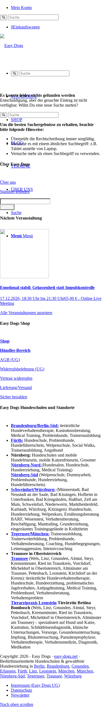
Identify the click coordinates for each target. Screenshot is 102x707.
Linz (33, 671)
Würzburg (73, 676)
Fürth (22, 671)
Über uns (8, 182)
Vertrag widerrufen (16, 378)
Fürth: (17, 440)
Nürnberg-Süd (12, 676)
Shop (5, 341)
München (66, 671)
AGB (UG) (10, 359)
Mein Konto (21, 7)
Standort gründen (15, 191)
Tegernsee (35, 676)
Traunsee (54, 676)
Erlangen (8, 671)
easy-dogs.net (66, 656)
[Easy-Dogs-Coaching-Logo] (11, 45)
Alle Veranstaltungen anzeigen (26, 312)
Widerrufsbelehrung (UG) (22, 369)
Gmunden (80, 666)
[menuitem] (56, 7)
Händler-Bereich (15, 350)
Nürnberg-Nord (26, 465)
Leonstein (47, 671)
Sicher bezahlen (13, 397)
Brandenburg (58, 666)
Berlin (39, 666)
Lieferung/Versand (16, 387)
